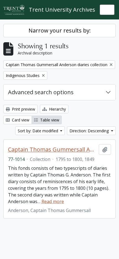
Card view (20, 120)
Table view (49, 120)
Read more (53, 201)
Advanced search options (41, 92)
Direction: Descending (89, 130)
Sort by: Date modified (38, 130)
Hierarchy (57, 109)
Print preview (23, 109)
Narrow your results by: (60, 30)
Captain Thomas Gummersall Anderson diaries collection (52, 149)
